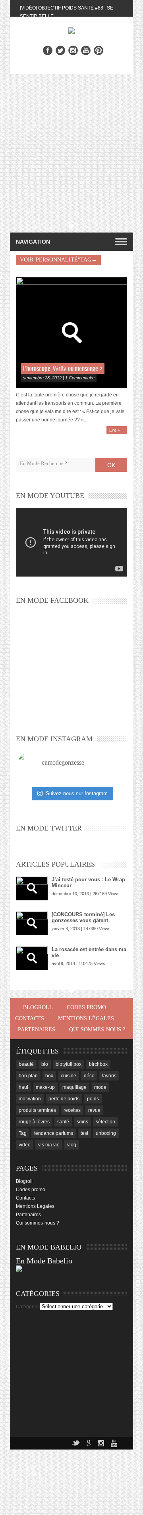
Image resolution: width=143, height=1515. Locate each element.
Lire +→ (116, 430)
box (49, 1076)
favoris (109, 1076)
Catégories (28, 1306)
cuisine (68, 1076)
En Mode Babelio (44, 1260)
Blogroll (38, 1007)
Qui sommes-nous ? (97, 1029)
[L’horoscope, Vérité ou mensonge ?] (71, 332)
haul (23, 1087)
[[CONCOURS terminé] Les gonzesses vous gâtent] (32, 923)
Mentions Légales (86, 1018)
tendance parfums (53, 1133)
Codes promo (86, 1007)
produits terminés (37, 1110)
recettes (72, 1110)
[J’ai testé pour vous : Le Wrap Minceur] (32, 888)
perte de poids (63, 1099)
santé (63, 1122)
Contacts (29, 1018)
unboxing (106, 1133)
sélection (105, 1122)
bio (44, 1064)
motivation (30, 1099)
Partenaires (36, 1029)
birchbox (98, 1064)
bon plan (28, 1076)
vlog (71, 1145)
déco (89, 1076)
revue (94, 1110)
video (25, 1145)
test (84, 1133)
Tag (23, 1133)
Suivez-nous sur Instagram (77, 793)
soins (82, 1122)
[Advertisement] (71, 149)
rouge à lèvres (34, 1122)
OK (111, 465)
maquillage (74, 1087)
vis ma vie (49, 1145)
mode (100, 1087)
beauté (26, 1064)
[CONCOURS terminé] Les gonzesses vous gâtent (83, 917)
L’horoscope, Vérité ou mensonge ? (62, 368)
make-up (45, 1087)
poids (93, 1099)
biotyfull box (68, 1064)
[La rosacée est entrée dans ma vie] (32, 958)
